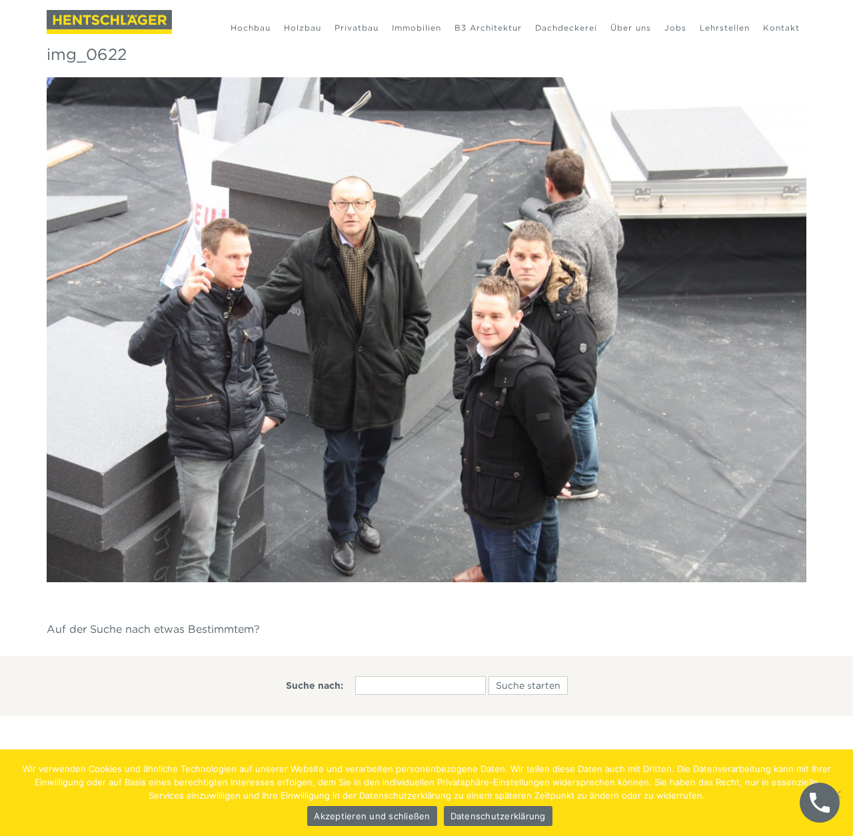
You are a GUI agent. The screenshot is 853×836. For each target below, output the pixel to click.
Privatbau (357, 28)
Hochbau (251, 28)
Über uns (630, 28)
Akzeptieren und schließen (372, 816)
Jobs (675, 28)
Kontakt (781, 28)
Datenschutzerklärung (498, 816)
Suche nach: (314, 685)
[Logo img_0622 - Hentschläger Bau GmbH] (109, 22)
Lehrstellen (725, 28)
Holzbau (302, 28)
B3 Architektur (488, 28)
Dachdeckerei (566, 28)
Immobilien (416, 28)
